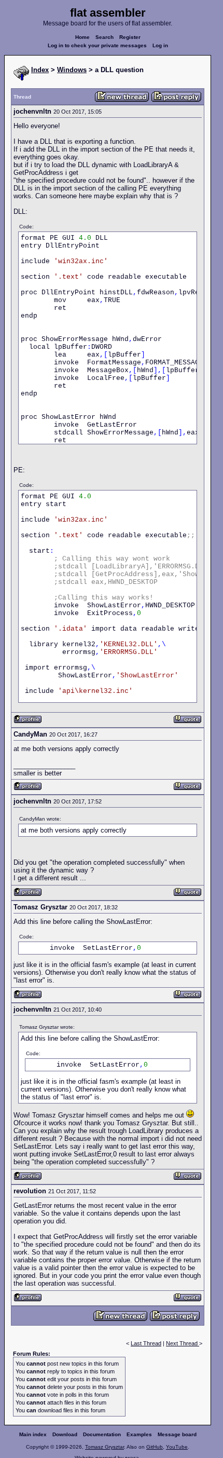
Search (104, 37)
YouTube (177, 1447)
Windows (72, 70)
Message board (177, 1434)
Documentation (102, 1434)
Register (130, 37)
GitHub (154, 1447)
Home (82, 37)
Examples (139, 1434)
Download (64, 1434)
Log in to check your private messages (97, 45)
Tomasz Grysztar (104, 1447)
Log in (160, 45)
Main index (33, 1434)
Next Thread (182, 1343)
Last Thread (146, 1343)
